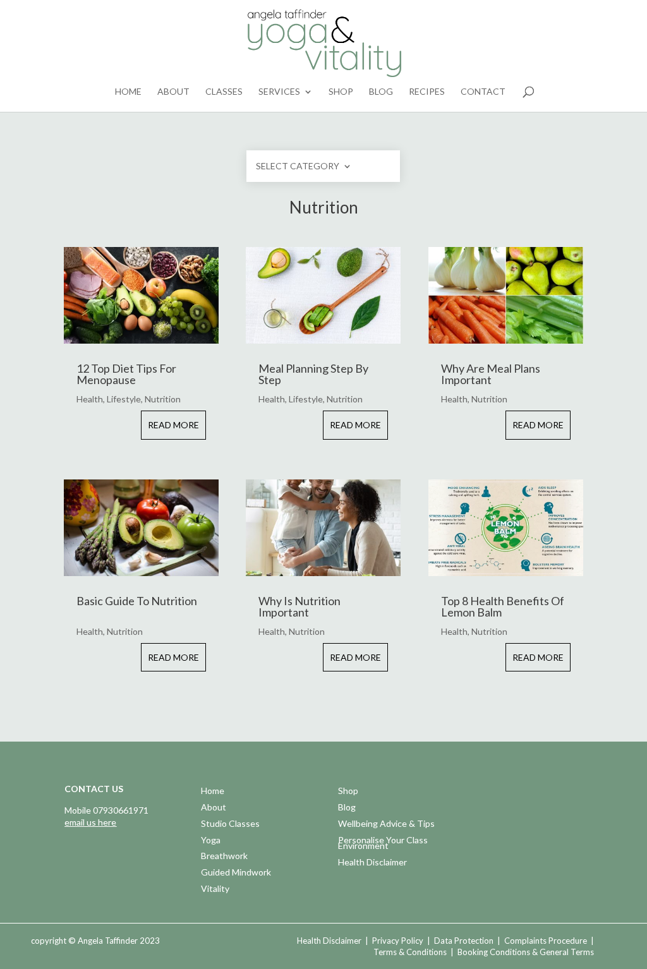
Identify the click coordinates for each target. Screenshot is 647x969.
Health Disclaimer (372, 863)
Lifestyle (124, 399)
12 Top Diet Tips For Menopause (126, 374)
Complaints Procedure (545, 941)
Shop (341, 92)
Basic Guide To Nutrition (136, 601)
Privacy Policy (397, 941)
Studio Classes (230, 825)
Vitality (215, 890)
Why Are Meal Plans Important (490, 374)
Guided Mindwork (236, 873)
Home (128, 92)
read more (173, 424)
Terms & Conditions (410, 952)
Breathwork (224, 857)
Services (279, 92)
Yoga (211, 841)
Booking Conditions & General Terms (525, 952)
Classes (224, 92)
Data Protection (463, 941)
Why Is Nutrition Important (299, 606)
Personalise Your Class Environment (383, 844)
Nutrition (163, 399)
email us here (90, 822)
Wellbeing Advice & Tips (386, 825)
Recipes (427, 92)
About (173, 92)
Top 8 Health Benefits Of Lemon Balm (502, 606)
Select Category (297, 166)
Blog (381, 92)
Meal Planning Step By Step (313, 374)
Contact (483, 92)
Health (89, 399)
